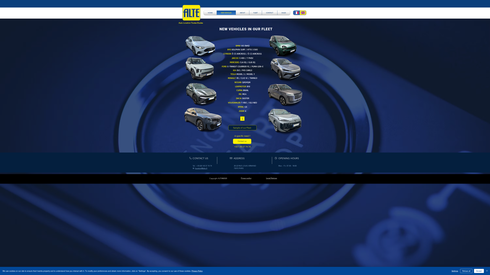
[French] (296, 13)
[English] (303, 13)
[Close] (486, 271)
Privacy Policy (197, 271)
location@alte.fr (201, 168)
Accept (479, 271)
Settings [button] (455, 271)
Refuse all (466, 271)
